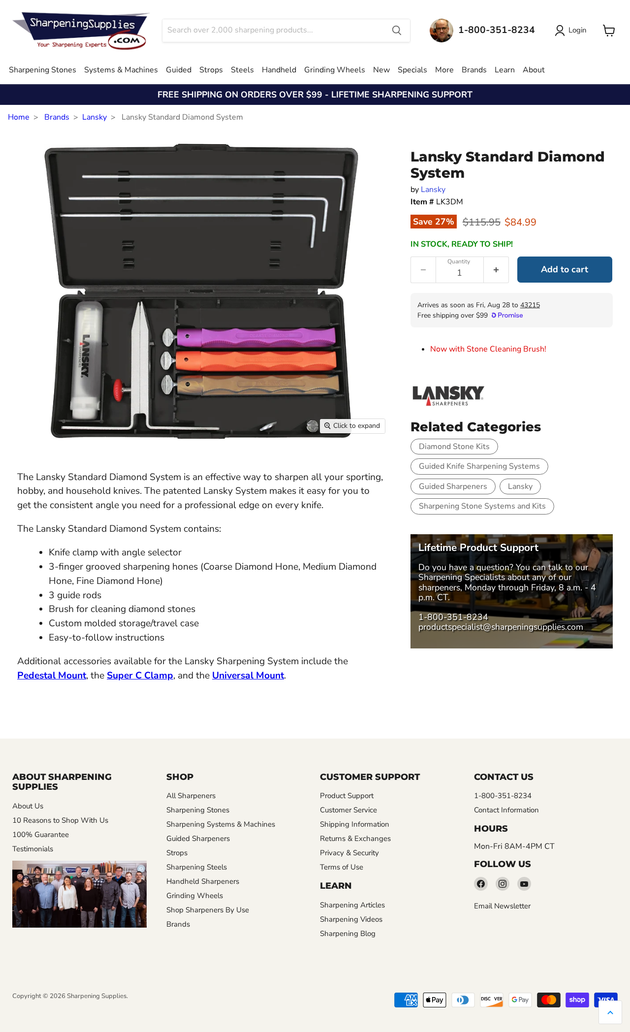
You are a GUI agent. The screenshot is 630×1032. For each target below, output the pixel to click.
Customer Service (348, 810)
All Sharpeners (191, 796)
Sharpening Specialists (461, 577)
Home (19, 117)
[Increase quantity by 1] (496, 270)
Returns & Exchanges (355, 838)
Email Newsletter (502, 906)
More (444, 69)
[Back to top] (610, 1012)
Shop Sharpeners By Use (207, 910)
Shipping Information (354, 824)
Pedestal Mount (51, 675)
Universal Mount (248, 675)
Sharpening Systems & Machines (220, 824)
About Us (27, 806)
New (381, 69)
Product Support (347, 796)
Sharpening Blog (348, 933)
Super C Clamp (140, 675)
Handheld (279, 69)
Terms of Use (341, 867)
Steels (242, 69)
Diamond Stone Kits (454, 446)
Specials (412, 69)
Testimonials (32, 849)
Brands (474, 69)
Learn (505, 69)
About (534, 69)
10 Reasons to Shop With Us (60, 820)
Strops (211, 69)
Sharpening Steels (196, 867)
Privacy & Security (349, 853)
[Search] (396, 30)
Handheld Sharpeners (202, 881)
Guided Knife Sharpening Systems (479, 466)
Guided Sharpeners (453, 486)
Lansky (94, 117)
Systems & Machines (121, 69)
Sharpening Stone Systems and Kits (482, 506)
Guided (178, 69)
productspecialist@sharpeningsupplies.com (500, 627)
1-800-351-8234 (453, 617)
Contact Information (506, 810)
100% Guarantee (40, 834)
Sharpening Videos (351, 919)
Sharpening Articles (352, 905)
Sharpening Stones (42, 69)
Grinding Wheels (334, 69)
